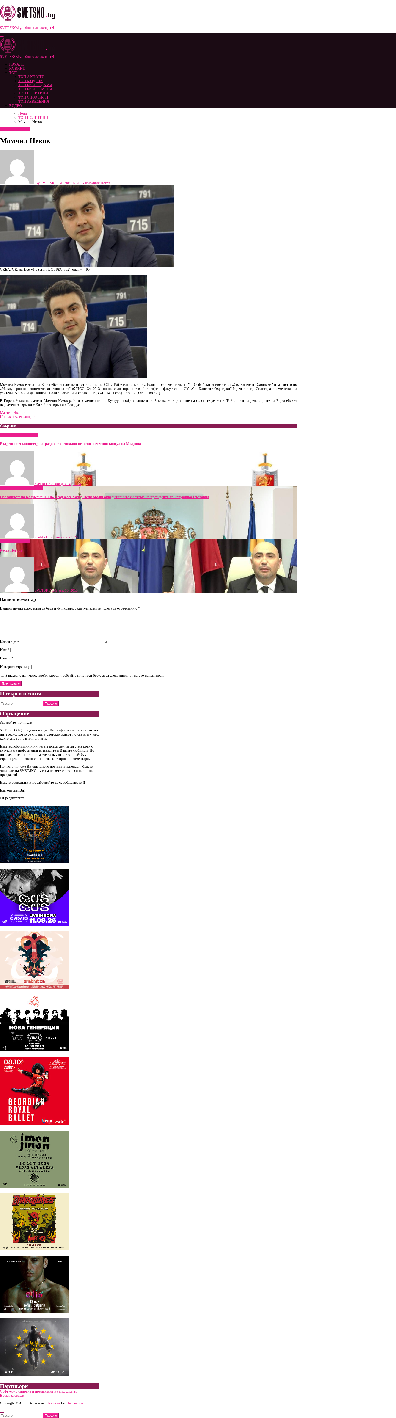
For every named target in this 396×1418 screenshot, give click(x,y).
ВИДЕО (15, 106)
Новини (7, 488)
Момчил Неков (98, 183)
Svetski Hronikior (47, 484)
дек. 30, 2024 (71, 484)
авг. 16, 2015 (68, 590)
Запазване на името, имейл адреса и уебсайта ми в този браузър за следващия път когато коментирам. (85, 675)
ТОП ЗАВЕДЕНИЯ (33, 101)
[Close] (2, 1412)
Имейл (6, 658)
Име (4, 650)
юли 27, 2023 (71, 537)
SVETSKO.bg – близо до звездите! (27, 28)
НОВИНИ (17, 68)
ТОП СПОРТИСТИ (34, 97)
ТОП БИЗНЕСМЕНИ (35, 89)
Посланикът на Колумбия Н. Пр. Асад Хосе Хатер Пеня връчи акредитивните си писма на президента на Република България (104, 497)
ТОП (13, 72)
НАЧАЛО (17, 64)
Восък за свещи (12, 1395)
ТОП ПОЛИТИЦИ (33, 93)
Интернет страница (15, 667)
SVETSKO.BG (52, 183)
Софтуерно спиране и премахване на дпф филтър (38, 1391)
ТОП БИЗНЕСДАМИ (35, 85)
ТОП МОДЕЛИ (30, 81)
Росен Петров (11, 550)
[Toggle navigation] (2, 36)
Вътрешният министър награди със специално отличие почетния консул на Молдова (70, 444)
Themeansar (74, 1403)
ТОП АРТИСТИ (31, 77)
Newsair (54, 1403)
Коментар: (9, 642)
